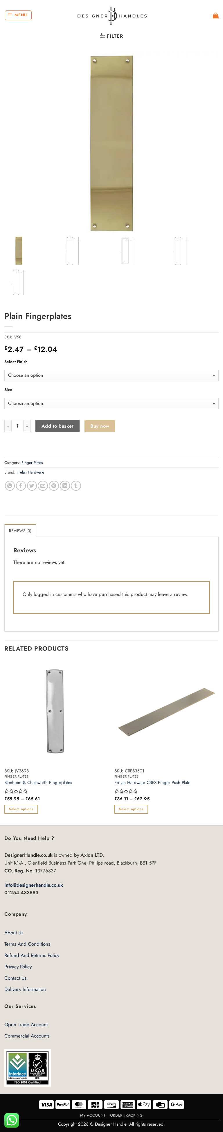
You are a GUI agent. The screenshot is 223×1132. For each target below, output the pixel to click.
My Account (92, 1115)
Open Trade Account (26, 1024)
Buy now (99, 426)
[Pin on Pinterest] (54, 486)
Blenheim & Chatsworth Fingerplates (38, 783)
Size (8, 390)
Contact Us (15, 977)
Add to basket (57, 426)
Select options (21, 809)
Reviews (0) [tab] (20, 530)
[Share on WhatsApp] (10, 486)
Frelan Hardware (30, 472)
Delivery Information (25, 989)
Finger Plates (32, 462)
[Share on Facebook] (21, 486)
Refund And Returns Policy (31, 955)
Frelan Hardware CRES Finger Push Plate (152, 783)
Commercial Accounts (27, 1035)
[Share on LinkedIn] (65, 486)
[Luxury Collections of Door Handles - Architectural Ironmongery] (112, 15)
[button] (18, 15)
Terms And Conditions (27, 943)
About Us (14, 932)
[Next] (218, 742)
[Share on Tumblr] (76, 486)
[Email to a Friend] (43, 486)
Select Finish (16, 362)
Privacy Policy (18, 966)
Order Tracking (126, 1115)
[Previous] (4, 742)
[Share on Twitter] (32, 486)
